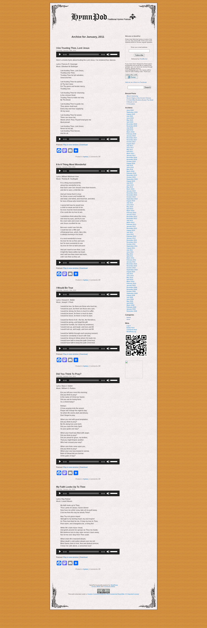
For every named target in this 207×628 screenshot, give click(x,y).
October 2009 (131, 291)
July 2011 (130, 250)
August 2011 (131, 248)
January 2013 (131, 226)
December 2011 (132, 240)
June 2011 (130, 252)
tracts (128, 319)
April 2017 (130, 151)
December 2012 (132, 228)
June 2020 (130, 118)
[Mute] (108, 54)
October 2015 (131, 177)
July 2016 (130, 165)
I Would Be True (64, 288)
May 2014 (130, 206)
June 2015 (130, 185)
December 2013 (132, 216)
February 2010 (131, 283)
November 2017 (132, 140)
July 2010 (130, 273)
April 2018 (130, 130)
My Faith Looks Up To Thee (70, 487)
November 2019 (132, 126)
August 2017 (131, 143)
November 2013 (132, 218)
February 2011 (131, 260)
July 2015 (130, 183)
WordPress (114, 585)
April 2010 (130, 279)
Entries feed (130, 327)
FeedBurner (143, 59)
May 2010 (130, 277)
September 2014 (132, 199)
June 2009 (130, 299)
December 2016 (132, 157)
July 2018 (130, 128)
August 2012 (131, 230)
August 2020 (131, 114)
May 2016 (130, 169)
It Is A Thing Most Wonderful (71, 164)
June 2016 (130, 167)
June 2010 (130, 275)
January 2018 (131, 136)
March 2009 (130, 305)
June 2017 (130, 147)
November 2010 (132, 266)
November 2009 (132, 289)
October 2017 (131, 141)
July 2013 (130, 220)
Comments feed (132, 329)
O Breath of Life (132, 102)
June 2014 (130, 204)
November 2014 (132, 195)
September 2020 (132, 112)
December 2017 (132, 138)
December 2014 (132, 193)
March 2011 (130, 258)
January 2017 (131, 155)
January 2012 (131, 238)
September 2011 (132, 246)
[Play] (59, 54)
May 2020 (130, 120)
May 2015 (130, 187)
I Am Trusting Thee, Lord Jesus (72, 48)
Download (84, 145)
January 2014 (131, 214)
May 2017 (130, 149)
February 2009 (131, 307)
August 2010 (131, 271)
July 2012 (130, 232)
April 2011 (130, 256)
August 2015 (131, 181)
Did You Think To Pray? (68, 374)
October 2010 (131, 267)
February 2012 (131, 236)
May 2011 (130, 254)
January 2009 (131, 309)
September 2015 (132, 179)
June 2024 (130, 110)
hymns (85, 157)
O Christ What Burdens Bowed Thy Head (140, 100)
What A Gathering (132, 96)
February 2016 (131, 173)
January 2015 (131, 191)
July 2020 (130, 116)
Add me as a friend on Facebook (136, 82)
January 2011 (131, 262)
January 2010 (131, 285)
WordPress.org (131, 331)
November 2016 (132, 159)
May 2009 (130, 301)
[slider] (114, 54)
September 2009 (132, 293)
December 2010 (132, 264)
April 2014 (130, 208)
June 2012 (130, 234)
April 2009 (130, 303)
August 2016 (131, 163)
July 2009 (130, 297)
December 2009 (132, 287)
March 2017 (130, 153)
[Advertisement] (103, 619)
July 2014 (130, 203)
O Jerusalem (131, 104)
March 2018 (130, 132)
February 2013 (131, 224)
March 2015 (130, 189)
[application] (88, 54)
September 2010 (132, 269)
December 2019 (132, 124)
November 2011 (132, 242)
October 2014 (131, 197)
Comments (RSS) (109, 586)
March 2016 (130, 171)
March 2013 (130, 222)
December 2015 (132, 175)
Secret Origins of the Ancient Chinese (139, 98)
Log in (129, 325)
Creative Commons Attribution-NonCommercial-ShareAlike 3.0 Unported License (113, 594)
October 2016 (131, 161)
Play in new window (70, 145)
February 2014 (131, 212)
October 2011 (131, 244)
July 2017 (130, 145)
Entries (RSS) (96, 586)
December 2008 (132, 311)
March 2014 (130, 210)
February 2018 (131, 134)
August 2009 (131, 295)
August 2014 (131, 201)
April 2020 (130, 122)
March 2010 (130, 281)
